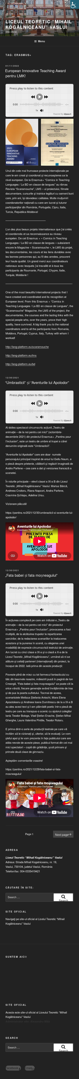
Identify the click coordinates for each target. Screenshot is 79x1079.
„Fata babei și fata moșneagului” (31, 575)
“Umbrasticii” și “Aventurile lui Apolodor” (37, 382)
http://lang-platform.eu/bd (20, 364)
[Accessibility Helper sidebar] (74, 4)
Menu (41, 41)
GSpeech (67, 114)
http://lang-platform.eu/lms (21, 355)
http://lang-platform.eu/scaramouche (27, 347)
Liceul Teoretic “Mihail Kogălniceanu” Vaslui (39, 24)
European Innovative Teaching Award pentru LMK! (35, 73)
